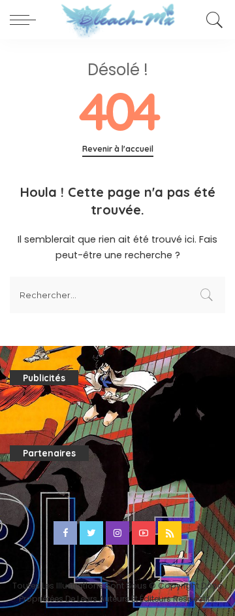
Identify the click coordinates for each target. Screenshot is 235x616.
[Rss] (169, 533)
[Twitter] (91, 533)
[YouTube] (143, 533)
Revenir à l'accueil (117, 149)
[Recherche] (212, 19)
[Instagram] (117, 533)
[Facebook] (65, 533)
